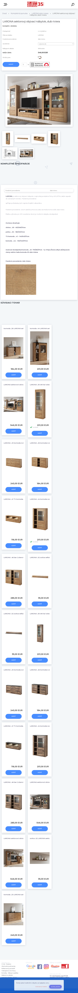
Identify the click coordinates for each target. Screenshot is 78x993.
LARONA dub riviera (40, 13)
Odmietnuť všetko (41, 986)
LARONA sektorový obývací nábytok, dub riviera (22, 384)
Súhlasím (55, 987)
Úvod (4, 13)
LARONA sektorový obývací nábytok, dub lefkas (22, 838)
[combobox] (56, 43)
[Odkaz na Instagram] (46, 964)
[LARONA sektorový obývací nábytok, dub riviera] (39, 75)
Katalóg (5, 4)
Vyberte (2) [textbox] (42, 44)
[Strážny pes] (39, 57)
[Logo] (36, 4)
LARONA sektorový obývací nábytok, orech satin (49, 782)
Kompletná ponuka (19, 13)
